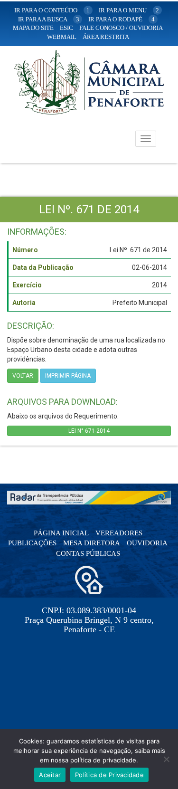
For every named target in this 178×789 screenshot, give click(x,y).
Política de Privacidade (109, 775)
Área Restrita (106, 36)
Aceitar (50, 775)
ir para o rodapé (121, 19)
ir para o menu (129, 10)
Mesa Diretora (91, 543)
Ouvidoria (147, 543)
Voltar (22, 375)
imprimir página (68, 375)
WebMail (61, 36)
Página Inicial (61, 533)
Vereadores (118, 533)
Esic (66, 27)
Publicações (32, 543)
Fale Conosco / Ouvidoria (121, 27)
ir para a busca (48, 19)
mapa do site (33, 27)
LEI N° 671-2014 (89, 431)
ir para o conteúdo (52, 10)
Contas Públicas (88, 553)
